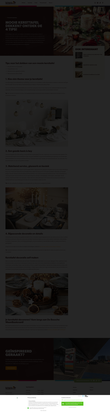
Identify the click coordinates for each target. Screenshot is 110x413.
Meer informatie (43, 410)
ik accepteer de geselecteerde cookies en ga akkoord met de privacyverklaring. (72, 403)
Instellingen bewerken (72, 407)
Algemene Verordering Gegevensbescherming (36, 408)
